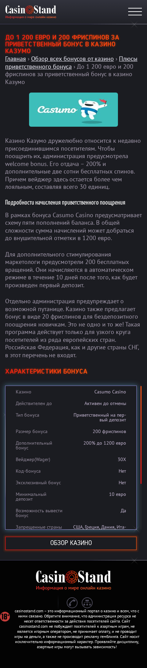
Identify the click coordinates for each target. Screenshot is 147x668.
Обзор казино (71, 543)
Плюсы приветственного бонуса (71, 62)
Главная (15, 58)
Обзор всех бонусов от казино (72, 58)
